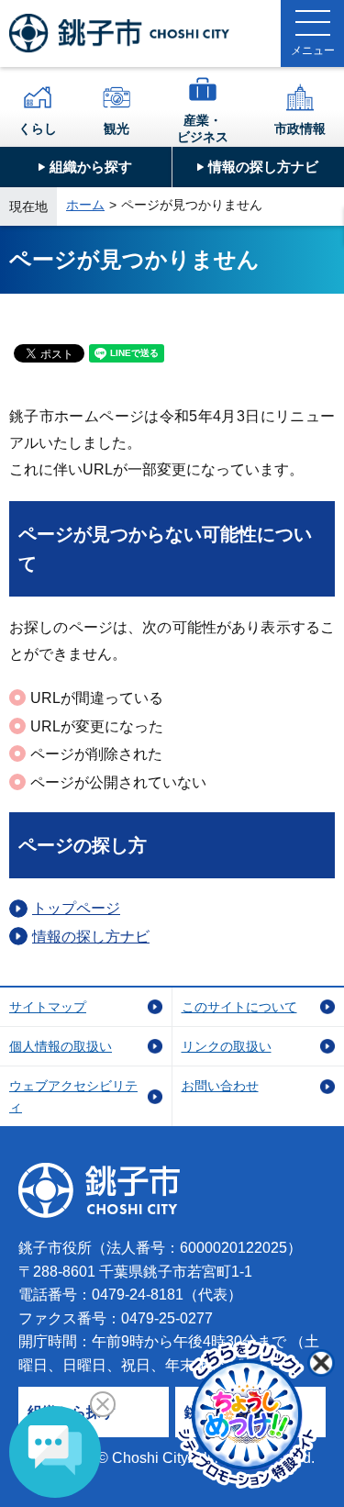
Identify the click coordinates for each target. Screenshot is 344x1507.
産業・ (202, 128)
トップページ (76, 908)
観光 (116, 128)
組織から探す (91, 166)
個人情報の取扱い (60, 1046)
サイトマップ (47, 1006)
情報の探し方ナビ (263, 166)
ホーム (85, 204)
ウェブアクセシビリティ (73, 1095)
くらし (37, 128)
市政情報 (300, 128)
